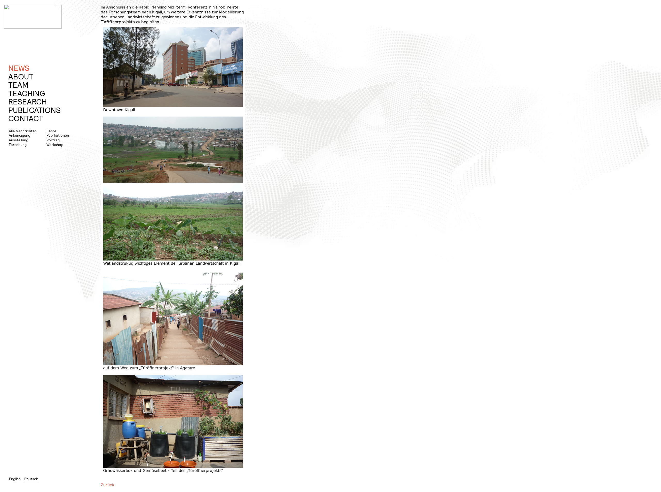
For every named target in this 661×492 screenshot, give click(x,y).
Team (18, 85)
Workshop (54, 144)
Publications (34, 110)
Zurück (107, 484)
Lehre (51, 131)
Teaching (26, 93)
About (20, 76)
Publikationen (57, 135)
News (18, 68)
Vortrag (53, 140)
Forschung (18, 144)
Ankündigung (19, 135)
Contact (25, 118)
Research (27, 101)
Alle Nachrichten (23, 131)
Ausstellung (18, 140)
